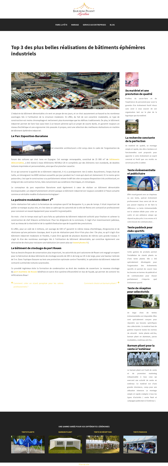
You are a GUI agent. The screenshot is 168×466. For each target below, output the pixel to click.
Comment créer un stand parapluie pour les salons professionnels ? (38, 285)
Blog (112, 25)
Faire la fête (61, 25)
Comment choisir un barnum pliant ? (100, 283)
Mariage (75, 25)
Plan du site (84, 464)
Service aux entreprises (94, 25)
